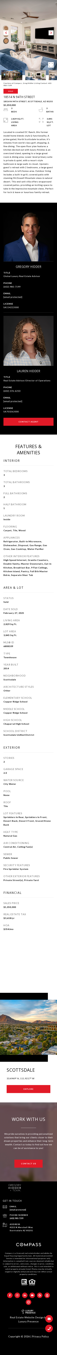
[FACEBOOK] (10, 1295)
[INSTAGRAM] (17, 1295)
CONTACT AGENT (29, 422)
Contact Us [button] (28, 1163)
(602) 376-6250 (11, 390)
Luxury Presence (28, 1321)
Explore (29, 1089)
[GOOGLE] (39, 1295)
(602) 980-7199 (11, 286)
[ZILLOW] (47, 1295)
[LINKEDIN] (25, 1295)
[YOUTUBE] (32, 1295)
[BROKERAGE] (28, 1302)
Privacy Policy (40, 1336)
